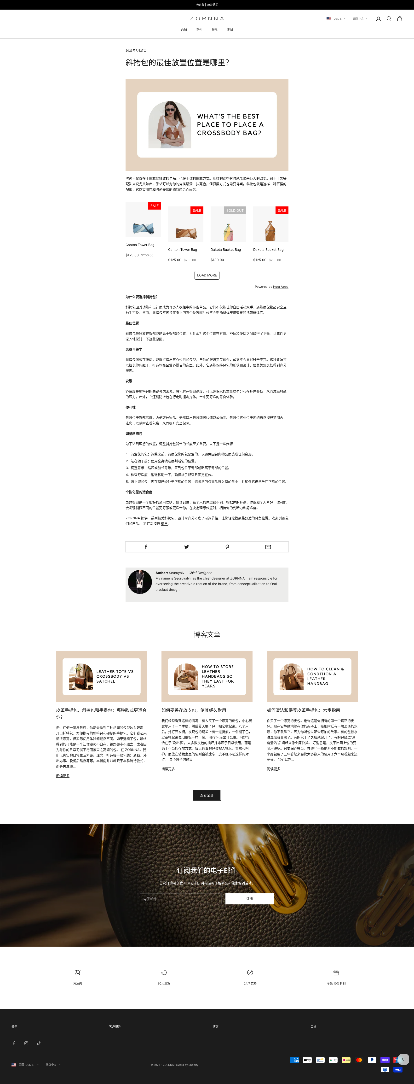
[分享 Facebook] (146, 547)
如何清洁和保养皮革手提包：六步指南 (303, 710)
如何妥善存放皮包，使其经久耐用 (193, 710)
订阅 (249, 899)
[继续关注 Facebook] (14, 1043)
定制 (230, 30)
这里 (164, 523)
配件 (199, 30)
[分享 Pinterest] (227, 547)
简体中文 (358, 18)
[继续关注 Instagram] (26, 1043)
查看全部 (207, 795)
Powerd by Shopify (186, 1064)
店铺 (184, 30)
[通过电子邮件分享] (268, 547)
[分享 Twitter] (186, 547)
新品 (215, 30)
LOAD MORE (207, 275)
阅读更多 (62, 776)
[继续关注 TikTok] (38, 1043)
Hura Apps (280, 286)
